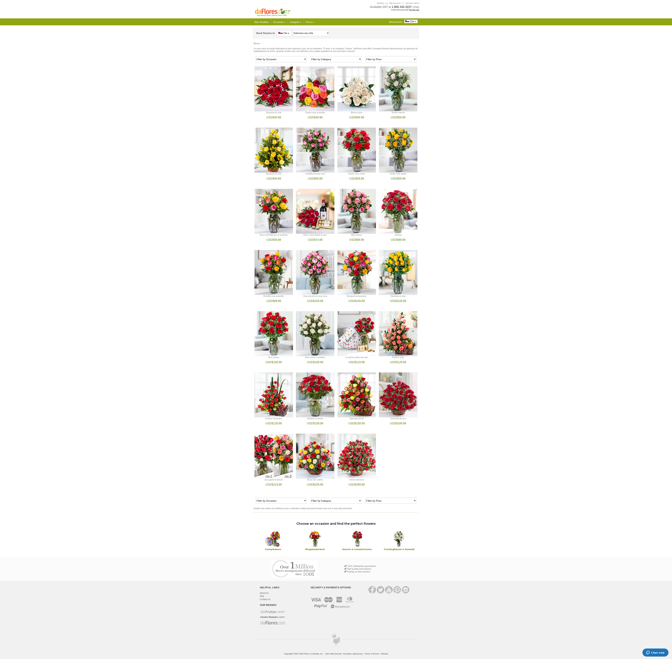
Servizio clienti (412, 3)
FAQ (262, 596)
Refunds (384, 654)
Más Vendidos (261, 22)
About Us (264, 593)
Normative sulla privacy (353, 654)
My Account (395, 3)
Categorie (295, 22)
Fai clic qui (414, 10)
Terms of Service (372, 654)
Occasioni (278, 22)
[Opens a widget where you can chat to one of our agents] (655, 653)
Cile (412, 21)
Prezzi (309, 22)
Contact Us (265, 599)
